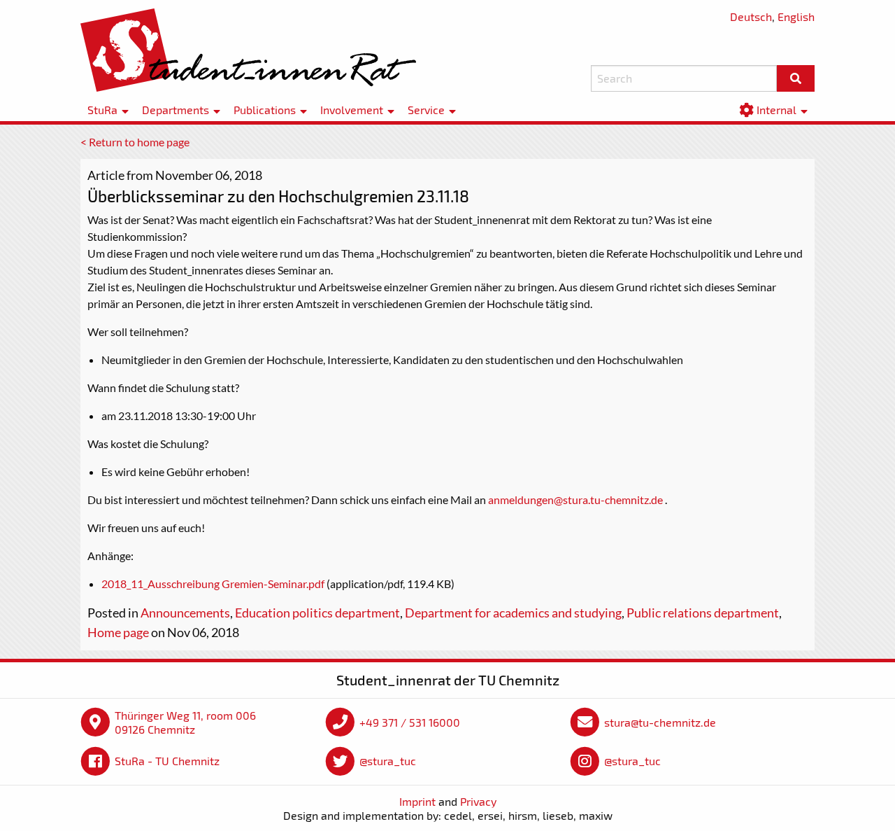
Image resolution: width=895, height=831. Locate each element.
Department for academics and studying (513, 612)
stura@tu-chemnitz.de (660, 722)
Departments (175, 110)
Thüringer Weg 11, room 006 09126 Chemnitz (185, 722)
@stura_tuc (387, 760)
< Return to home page (134, 141)
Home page (118, 632)
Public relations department (702, 612)
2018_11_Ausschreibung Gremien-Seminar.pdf (212, 583)
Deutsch (751, 16)
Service (426, 110)
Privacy (478, 801)
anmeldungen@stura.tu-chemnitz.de (575, 499)
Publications (265, 110)
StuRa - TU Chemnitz (167, 760)
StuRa (102, 110)
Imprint (417, 801)
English (796, 16)
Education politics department (317, 612)
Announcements (185, 612)
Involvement (351, 110)
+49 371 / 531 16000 (409, 722)
